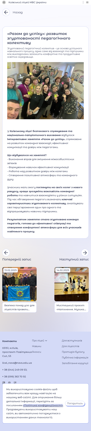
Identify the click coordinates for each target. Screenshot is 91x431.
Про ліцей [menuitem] (38, 340)
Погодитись (75, 403)
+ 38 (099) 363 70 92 (14, 376)
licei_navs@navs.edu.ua (17, 362)
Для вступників (72, 340)
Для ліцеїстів (70, 346)
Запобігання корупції (75, 363)
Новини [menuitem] (36, 346)
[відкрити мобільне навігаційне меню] (87, 2)
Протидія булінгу (73, 351)
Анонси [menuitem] (36, 351)
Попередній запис (16, 259)
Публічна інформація (75, 357)
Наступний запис (74, 259)
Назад (18, 12)
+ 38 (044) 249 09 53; (14, 369)
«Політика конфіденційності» (43, 405)
